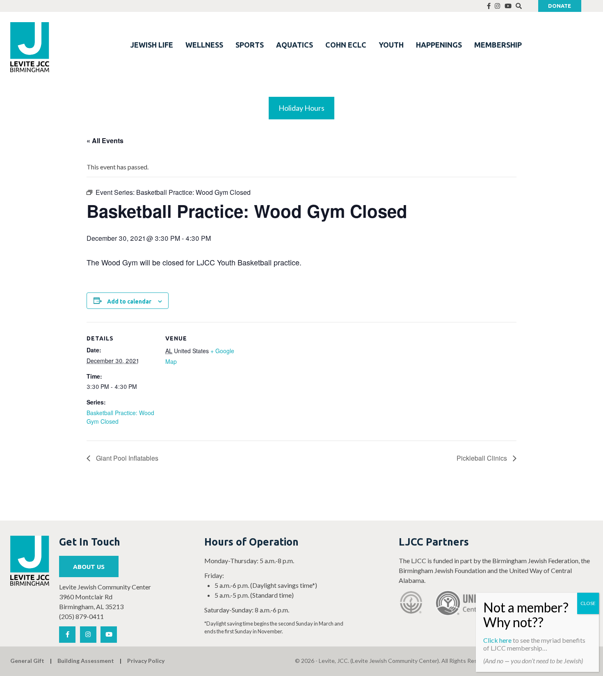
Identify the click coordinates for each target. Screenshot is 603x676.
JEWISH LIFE (151, 45)
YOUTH (391, 45)
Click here (497, 640)
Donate (559, 6)
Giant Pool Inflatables (126, 458)
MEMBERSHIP (498, 45)
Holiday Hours (301, 107)
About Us (89, 566)
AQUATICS (294, 45)
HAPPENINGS (439, 45)
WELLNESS (204, 45)
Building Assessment (85, 660)
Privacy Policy (145, 660)
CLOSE (588, 603)
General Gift (27, 660)
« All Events (105, 140)
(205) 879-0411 (81, 616)
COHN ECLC (345, 45)
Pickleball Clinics (483, 458)
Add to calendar (129, 301)
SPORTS (249, 45)
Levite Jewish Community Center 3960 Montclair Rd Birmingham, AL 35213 (105, 596)
